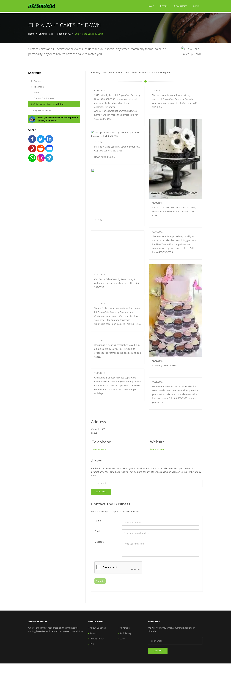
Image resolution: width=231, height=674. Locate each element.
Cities (164, 6)
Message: (99, 541)
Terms (93, 633)
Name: (97, 520)
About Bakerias (98, 627)
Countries (181, 6)
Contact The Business (43, 98)
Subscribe (101, 491)
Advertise (125, 627)
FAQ (92, 643)
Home (151, 6)
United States (46, 33)
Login (196, 6)
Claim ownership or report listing (48, 104)
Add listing (125, 633)
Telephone (38, 86)
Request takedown (42, 110)
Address (37, 80)
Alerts (36, 92)
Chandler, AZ (64, 33)
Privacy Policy (97, 638)
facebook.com (157, 449)
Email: (97, 531)
